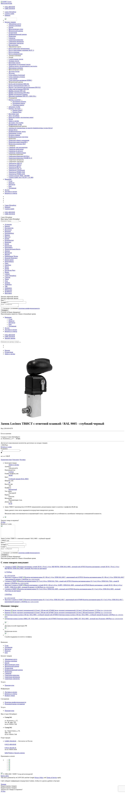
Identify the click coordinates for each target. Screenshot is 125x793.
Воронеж (8, 231)
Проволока (8, 671)
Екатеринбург (9, 233)
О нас (10, 181)
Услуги (7, 190)
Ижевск (7, 235)
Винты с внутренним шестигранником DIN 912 (25, 87)
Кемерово (8, 242)
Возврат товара (10, 695)
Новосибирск (9, 261)
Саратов (7, 277)
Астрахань (8, 224)
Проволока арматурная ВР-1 (18, 142)
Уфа (6, 286)
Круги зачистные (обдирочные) (19, 48)
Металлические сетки (12, 664)
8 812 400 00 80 (10, 7)
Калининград (9, 240)
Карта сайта (5, 776)
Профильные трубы (15, 124)
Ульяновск (8, 284)
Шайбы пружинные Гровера (18, 94)
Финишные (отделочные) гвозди (19, 64)
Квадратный (13, 489)
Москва (7, 254)
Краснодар (8, 245)
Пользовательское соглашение (15, 704)
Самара (7, 274)
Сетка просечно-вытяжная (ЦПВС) (20, 80)
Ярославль (8, 293)
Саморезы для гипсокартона (18, 147)
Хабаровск (8, 288)
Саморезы (8, 673)
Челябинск (8, 291)
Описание (15, 459)
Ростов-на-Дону (10, 270)
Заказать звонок (10, 338)
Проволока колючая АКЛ (17, 144)
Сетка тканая (13, 78)
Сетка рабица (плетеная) (17, 75)
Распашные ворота (18, 103)
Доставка (22, 459)
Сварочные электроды (12, 679)
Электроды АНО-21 (15, 163)
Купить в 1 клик (6, 447)
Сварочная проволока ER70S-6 (19, 156)
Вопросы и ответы (11, 193)
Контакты (12, 184)
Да (2, 522)
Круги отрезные (14, 52)
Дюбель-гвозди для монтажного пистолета (23, 66)
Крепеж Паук (16, 112)
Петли (11, 119)
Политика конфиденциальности (15, 702)
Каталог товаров (10, 22)
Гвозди (7, 663)
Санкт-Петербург (10, 12)
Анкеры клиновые (11, 661)
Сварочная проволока (12, 675)
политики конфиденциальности (29, 308)
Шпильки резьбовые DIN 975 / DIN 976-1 (22, 96)
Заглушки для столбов (16, 123)
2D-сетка (12, 73)
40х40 (10, 475)
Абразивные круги (11, 659)
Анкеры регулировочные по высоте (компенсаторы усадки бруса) (31, 128)
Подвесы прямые (14, 135)
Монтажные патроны (16, 68)
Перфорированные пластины (18, 137)
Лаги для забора (14, 115)
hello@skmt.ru (9, 753)
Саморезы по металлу (16, 151)
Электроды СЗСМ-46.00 (17, 170)
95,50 (10, 503)
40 (9, 482)
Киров (7, 244)
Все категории (13, 45)
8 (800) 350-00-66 (10, 741)
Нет (4, 522)
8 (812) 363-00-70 (10, 748)
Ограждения (9, 668)
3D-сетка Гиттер (14, 71)
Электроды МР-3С (15, 167)
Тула (6, 281)
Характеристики (6, 459)
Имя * (3, 300)
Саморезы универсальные (17, 153)
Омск (6, 263)
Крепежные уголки (15, 133)
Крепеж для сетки (15, 108)
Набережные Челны (11, 256)
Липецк (7, 251)
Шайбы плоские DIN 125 (17, 91)
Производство (9, 685)
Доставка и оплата (11, 191)
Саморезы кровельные (16, 149)
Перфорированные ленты (17, 131)
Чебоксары (8, 290)
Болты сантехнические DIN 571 (19, 85)
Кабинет (7, 15)
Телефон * (4, 302)
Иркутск (7, 237)
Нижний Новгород (11, 258)
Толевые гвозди (14, 61)
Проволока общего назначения (19, 140)
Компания (8, 179)
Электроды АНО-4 (15, 165)
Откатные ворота (18, 105)
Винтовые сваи (14, 114)
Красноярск (8, 247)
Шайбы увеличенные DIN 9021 (19, 92)
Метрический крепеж (12, 666)
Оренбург (8, 265)
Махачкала (8, 252)
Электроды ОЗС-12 (15, 168)
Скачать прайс (9, 13)
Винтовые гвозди (14, 62)
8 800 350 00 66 (10, 8)
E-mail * (3, 546)
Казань (7, 238)
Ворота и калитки (15, 100)
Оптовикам (12, 188)
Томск (7, 279)
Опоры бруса (13, 130)
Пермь (7, 268)
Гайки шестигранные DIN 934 (19, 89)
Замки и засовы (14, 121)
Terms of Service (52, 777)
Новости (11, 183)
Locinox (11, 472)
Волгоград (8, 230)
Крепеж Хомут (17, 110)
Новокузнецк (9, 260)
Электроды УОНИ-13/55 (17, 174)
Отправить (5, 310)
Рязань (7, 272)
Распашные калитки (19, 101)
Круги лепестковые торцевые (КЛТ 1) (21, 50)
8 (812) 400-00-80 (10, 744)
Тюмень (7, 282)
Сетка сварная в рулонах (17, 77)
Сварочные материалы (12, 677)
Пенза (7, 267)
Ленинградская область (12, 249)
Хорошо (3, 784)
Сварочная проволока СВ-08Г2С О (20, 158)
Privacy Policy (39, 777)
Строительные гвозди (16, 59)
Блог (10, 186)
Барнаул (7, 226)
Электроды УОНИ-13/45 (17, 172)
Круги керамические (15, 54)
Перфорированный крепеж (14, 670)
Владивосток (9, 228)
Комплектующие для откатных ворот (21, 117)
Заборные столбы (14, 107)
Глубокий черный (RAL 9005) (19, 479)
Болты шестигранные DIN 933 (19, 84)
